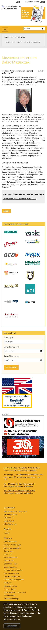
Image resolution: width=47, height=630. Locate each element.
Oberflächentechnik (29, 470)
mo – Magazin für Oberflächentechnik (19, 484)
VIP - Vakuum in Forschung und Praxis (19, 491)
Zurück (6, 211)
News (12, 37)
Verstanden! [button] (12, 626)
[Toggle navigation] (5, 29)
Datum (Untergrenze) (12, 347)
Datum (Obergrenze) (12, 356)
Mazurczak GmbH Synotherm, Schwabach (19, 198)
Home (6, 37)
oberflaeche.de (10, 468)
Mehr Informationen (12, 619)
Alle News (21, 37)
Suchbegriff (8, 338)
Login (18, 1)
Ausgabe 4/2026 (25, 15)
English (42, 1)
